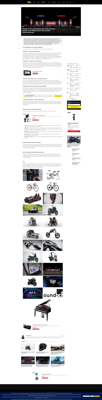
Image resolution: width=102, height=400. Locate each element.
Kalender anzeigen (70, 98)
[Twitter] (18, 44)
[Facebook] (18, 42)
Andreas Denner (25, 34)
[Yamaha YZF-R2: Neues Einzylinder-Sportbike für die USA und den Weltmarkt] (74, 139)
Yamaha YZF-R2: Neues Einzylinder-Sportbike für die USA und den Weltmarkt (73, 145)
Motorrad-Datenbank (43, 2)
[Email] (18, 48)
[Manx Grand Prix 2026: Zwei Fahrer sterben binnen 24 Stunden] (69, 154)
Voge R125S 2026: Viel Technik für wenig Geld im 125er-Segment (28, 352)
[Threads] (18, 46)
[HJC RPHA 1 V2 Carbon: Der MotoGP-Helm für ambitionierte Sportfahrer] (43, 347)
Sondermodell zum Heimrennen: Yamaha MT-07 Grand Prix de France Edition (57, 366)
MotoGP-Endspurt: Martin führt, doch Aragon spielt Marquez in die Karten (76, 159)
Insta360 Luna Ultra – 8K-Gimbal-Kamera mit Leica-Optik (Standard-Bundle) (73, 124)
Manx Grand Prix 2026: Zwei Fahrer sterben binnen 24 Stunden (75, 154)
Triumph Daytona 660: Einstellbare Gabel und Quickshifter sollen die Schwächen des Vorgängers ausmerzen (57, 353)
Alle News (34, 2)
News (23, 26)
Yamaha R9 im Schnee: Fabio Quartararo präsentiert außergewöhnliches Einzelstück (42, 366)
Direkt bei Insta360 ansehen (74, 131)
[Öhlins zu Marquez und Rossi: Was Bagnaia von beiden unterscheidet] (69, 149)
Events (59, 2)
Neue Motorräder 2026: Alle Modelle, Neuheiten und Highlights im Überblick (26, 366)
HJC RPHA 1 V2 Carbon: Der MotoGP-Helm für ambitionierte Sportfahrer (42, 352)
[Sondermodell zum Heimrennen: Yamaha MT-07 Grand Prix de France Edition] (57, 360)
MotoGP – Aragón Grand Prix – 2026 (75, 67)
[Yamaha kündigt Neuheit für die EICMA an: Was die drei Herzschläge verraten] (69, 163)
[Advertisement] (73, 50)
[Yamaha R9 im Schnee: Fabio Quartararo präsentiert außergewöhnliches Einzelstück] (43, 360)
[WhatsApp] (18, 40)
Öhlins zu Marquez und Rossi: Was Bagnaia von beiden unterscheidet (76, 150)
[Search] (74, 2)
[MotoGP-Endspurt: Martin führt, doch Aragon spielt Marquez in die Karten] (69, 159)
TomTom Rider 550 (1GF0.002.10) (37, 71)
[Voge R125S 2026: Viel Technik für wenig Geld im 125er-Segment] (28, 347)
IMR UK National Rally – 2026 (74, 71)
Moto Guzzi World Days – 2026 (74, 75)
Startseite (28, 5)
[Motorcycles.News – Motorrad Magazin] (29, 2)
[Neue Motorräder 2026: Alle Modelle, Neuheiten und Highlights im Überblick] (28, 360)
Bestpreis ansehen (35, 73)
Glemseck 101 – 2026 (73, 90)
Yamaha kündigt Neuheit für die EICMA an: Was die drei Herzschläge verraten (76, 163)
